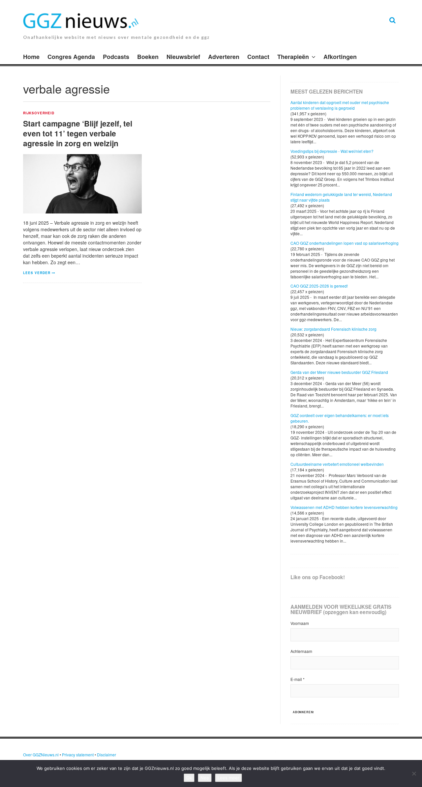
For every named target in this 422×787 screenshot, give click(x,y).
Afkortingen (340, 56)
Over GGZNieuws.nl (41, 754)
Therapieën (293, 56)
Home (31, 56)
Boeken (148, 56)
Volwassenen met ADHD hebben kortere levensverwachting (344, 507)
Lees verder (36, 272)
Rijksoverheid (38, 113)
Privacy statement (78, 754)
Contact (258, 56)
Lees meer (228, 777)
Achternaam (301, 651)
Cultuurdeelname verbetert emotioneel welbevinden (337, 464)
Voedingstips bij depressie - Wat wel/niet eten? (332, 151)
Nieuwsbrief (183, 56)
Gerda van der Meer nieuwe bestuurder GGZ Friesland (339, 372)
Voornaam (299, 623)
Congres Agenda (71, 56)
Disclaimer (106, 754)
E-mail (297, 679)
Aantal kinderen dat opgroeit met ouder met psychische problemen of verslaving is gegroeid (339, 105)
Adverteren (223, 56)
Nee (204, 777)
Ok (189, 777)
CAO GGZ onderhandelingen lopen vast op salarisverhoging (344, 243)
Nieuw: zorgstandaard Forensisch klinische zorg (333, 329)
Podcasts (116, 56)
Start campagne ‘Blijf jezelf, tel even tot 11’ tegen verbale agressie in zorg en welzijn (77, 133)
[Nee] (413, 773)
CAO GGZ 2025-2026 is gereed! (319, 286)
